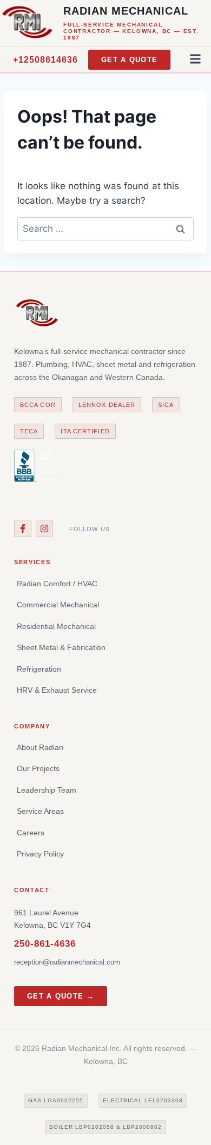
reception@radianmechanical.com (67, 962)
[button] (196, 59)
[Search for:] (105, 228)
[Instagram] (44, 528)
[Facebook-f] (22, 528)
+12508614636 (45, 59)
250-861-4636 (45, 944)
